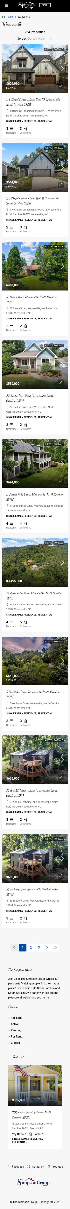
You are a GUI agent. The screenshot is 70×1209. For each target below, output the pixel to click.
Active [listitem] (15, 1024)
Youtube (57, 1166)
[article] (35, 1107)
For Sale (58, 49)
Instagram (38, 1166)
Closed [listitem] (15, 1042)
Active (48, 49)
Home (10, 17)
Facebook (17, 1166)
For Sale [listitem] (16, 1017)
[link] (35, 68)
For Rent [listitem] (16, 1036)
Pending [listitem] (16, 1030)
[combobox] (39, 39)
